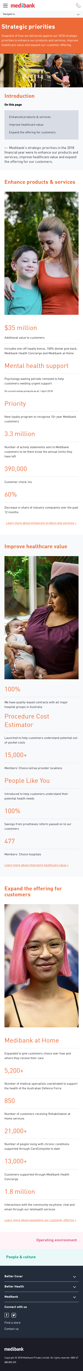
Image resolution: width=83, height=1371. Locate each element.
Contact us (11, 1329)
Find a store (12, 1322)
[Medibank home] (23, 5)
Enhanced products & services (30, 117)
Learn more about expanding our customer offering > (40, 1220)
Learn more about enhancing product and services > (41, 523)
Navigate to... (9, 14)
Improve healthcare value (26, 124)
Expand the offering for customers (32, 132)
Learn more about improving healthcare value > (36, 865)
